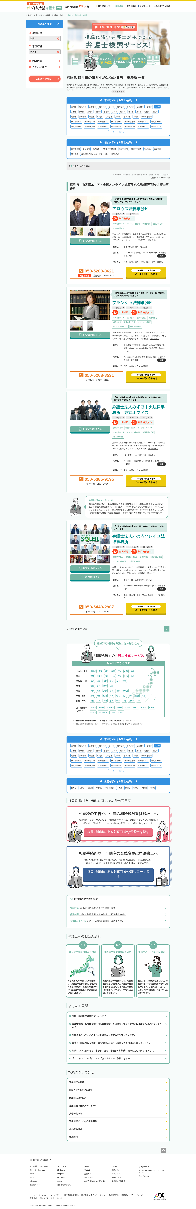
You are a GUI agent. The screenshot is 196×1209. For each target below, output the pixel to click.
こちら (125, 724)
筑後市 (91, 117)
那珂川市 (130, 107)
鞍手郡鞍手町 (116, 127)
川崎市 (112, 712)
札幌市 (119, 708)
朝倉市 (73, 117)
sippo (86, 1166)
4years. (114, 1166)
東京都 (118, 418)
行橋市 (147, 112)
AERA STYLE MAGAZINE (94, 1181)
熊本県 (118, 214)
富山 (111, 681)
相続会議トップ (104, 6)
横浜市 (93, 708)
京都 (105, 691)
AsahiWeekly (144, 1176)
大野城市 (120, 107)
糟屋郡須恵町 (130, 122)
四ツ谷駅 (146, 418)
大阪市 (132, 308)
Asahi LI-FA (116, 1177)
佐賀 (98, 701)
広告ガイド (44, 1198)
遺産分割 (86, 149)
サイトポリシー (55, 1195)
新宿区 (132, 418)
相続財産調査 (136, 149)
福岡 (92, 701)
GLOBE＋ (88, 1170)
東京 (92, 676)
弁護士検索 (118, 6)
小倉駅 (119, 788)
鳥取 (111, 696)
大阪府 (118, 308)
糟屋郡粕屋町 (76, 122)
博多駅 (73, 788)
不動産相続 (115, 154)
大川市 (82, 112)
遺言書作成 (75, 149)
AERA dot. (61, 1177)
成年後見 (74, 154)
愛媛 (137, 696)
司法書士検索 (145, 6)
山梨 (98, 681)
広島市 (151, 708)
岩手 (107, 671)
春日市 (111, 107)
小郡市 (149, 107)
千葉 (113, 676)
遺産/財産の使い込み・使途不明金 (94, 154)
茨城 (119, 676)
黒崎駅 (127, 788)
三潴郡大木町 (156, 127)
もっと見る (117, 132)
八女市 (73, 112)
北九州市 (82, 107)
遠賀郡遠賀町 (90, 127)
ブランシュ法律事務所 (132, 302)
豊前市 (155, 112)
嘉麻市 (118, 117)
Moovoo (33, 1177)
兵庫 (98, 691)
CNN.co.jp (61, 1170)
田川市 (130, 112)
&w (36, 1170)
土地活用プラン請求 (162, 6)
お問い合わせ (56, 1198)
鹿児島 (131, 701)
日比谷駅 (146, 547)
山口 (105, 696)
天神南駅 (99, 788)
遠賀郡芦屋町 (103, 127)
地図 (161, 256)
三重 (111, 686)
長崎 (105, 701)
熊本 (111, 701)
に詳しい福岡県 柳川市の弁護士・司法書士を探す (98, 914)
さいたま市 (103, 712)
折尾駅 (136, 788)
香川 (124, 696)
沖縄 (139, 701)
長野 (105, 681)
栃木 (126, 676)
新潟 (92, 681)
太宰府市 (82, 117)
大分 (118, 701)
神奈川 (99, 676)
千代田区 (132, 547)
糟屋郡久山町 (143, 122)
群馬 (132, 676)
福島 (132, 671)
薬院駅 (90, 788)
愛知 (92, 686)
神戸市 (135, 708)
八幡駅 (144, 788)
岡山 (98, 696)
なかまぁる (88, 1177)
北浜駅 (145, 308)
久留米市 (92, 107)
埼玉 (107, 676)
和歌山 (125, 691)
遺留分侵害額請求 (109, 149)
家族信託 (157, 149)
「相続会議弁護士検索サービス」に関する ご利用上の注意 (97, 721)
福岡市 (73, 107)
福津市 (98, 112)
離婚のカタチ (35, 1185)
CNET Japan (62, 1166)
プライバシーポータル (139, 1195)
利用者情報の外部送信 (118, 1195)
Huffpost (60, 1174)
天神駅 (82, 788)
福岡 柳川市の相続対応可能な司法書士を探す (118, 874)
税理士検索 (131, 6)
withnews (33, 1181)
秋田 (113, 671)
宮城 (119, 671)
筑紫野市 (140, 107)
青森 (100, 671)
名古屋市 (110, 708)
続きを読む (152, 240)
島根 (118, 696)
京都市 (143, 708)
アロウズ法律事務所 (130, 208)
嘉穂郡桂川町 (143, 127)
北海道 (93, 671)
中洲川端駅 (109, 788)
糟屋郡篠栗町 (116, 122)
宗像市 (106, 112)
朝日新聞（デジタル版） (39, 1166)
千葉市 (121, 712)
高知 (143, 696)
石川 (118, 681)
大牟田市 (102, 107)
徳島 (130, 696)
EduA (32, 1174)
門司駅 (152, 788)
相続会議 (115, 1170)
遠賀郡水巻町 (156, 122)
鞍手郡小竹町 (130, 127)
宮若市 (136, 117)
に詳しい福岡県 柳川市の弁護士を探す (92, 908)
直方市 (138, 112)
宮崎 (124, 701)
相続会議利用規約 (71, 1195)
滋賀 (118, 691)
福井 (124, 681)
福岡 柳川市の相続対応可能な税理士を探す (118, 832)
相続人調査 (123, 149)
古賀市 (114, 112)
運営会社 (33, 1198)
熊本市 (132, 214)
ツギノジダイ (117, 1174)
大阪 (92, 691)
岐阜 (105, 686)
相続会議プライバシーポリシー (94, 1195)
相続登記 (147, 149)
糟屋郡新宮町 (103, 122)
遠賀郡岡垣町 (76, 127)
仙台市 (93, 712)
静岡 (98, 686)
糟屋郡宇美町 (90, 122)
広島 (92, 696)
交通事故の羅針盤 (118, 1181)
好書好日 (87, 1174)
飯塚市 (122, 112)
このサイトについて (38, 1195)
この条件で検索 (43, 79)
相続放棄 (96, 149)
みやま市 (108, 117)
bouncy (60, 1181)
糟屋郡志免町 (146, 117)
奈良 (111, 691)
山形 (126, 671)
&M (31, 1170)
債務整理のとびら (64, 1185)
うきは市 (126, 117)
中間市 (100, 117)
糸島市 (90, 112)
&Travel (42, 1170)
